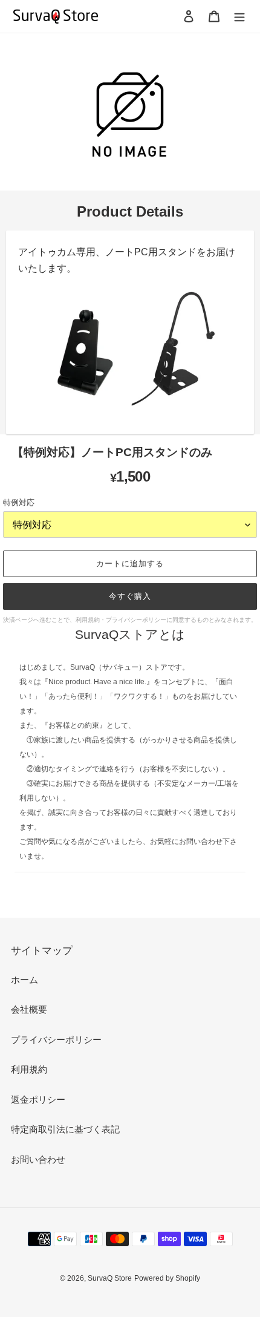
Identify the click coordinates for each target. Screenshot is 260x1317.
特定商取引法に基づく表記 (65, 1129)
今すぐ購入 (130, 596)
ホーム (24, 980)
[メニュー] (239, 16)
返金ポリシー (38, 1099)
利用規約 (29, 1069)
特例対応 (18, 502)
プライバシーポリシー (56, 1039)
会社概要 (29, 1009)
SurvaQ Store (110, 1278)
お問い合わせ (38, 1159)
